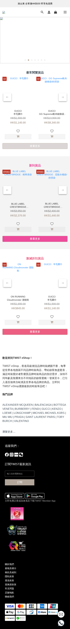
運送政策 (9, 580)
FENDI (36, 409)
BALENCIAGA (43, 404)
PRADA (19, 417)
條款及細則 (10, 572)
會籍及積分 (10, 568)
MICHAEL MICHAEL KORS (49, 413)
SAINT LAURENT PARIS (40, 417)
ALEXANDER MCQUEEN (17, 404)
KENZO (56, 409)
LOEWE (7, 413)
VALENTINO (21, 421)
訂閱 (19, 482)
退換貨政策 (10, 584)
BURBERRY (22, 409)
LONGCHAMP (22, 413)
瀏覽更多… (8, 431)
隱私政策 (9, 576)
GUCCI (46, 409)
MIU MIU (7, 417)
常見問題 (9, 588)
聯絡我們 (9, 596)
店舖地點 (9, 592)
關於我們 (9, 564)
